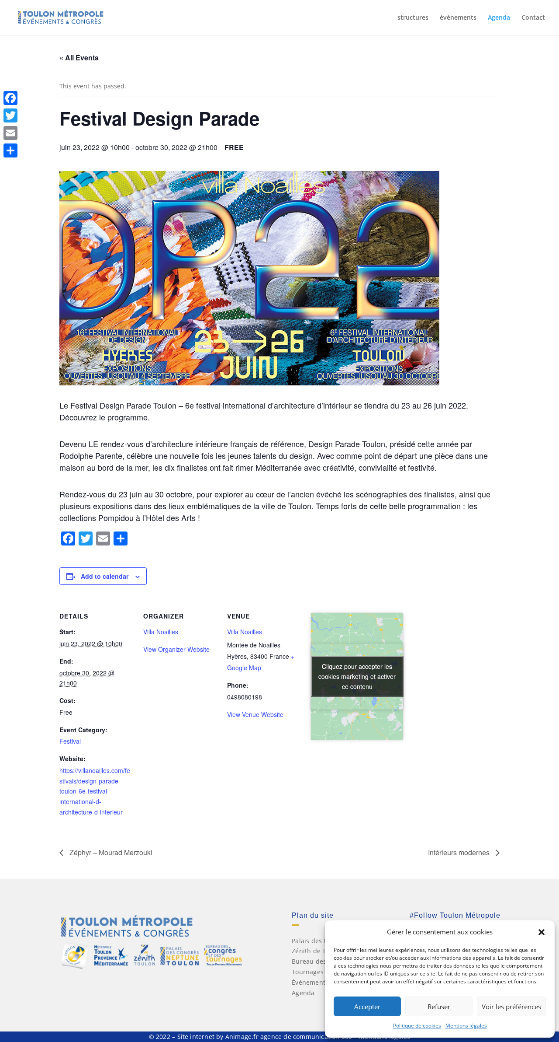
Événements (310, 982)
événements (458, 17)
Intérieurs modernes (459, 852)
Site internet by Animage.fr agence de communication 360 (264, 1036)
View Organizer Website (176, 649)
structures (412, 17)
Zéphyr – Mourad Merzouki (110, 852)
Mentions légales (466, 1025)
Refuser (439, 1006)
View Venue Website (255, 714)
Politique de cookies (417, 1025)
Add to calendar (104, 576)
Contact (533, 17)
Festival (70, 741)
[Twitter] (10, 115)
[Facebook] (10, 98)
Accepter (367, 1006)
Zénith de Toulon (317, 951)
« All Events (79, 57)
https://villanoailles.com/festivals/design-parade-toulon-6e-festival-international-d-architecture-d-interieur (94, 791)
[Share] (10, 150)
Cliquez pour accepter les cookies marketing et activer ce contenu (357, 676)
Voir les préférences (511, 1006)
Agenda (499, 17)
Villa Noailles (160, 631)
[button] (541, 932)
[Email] (10, 133)
